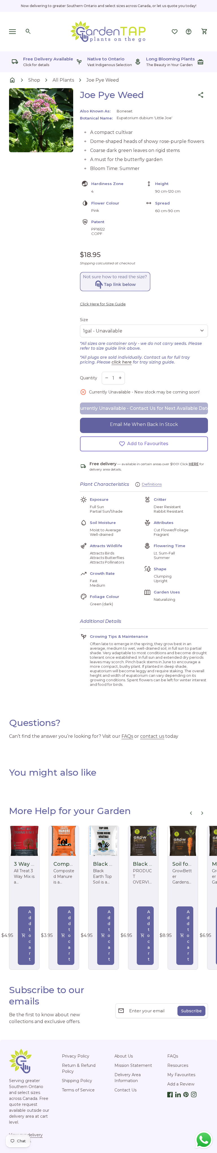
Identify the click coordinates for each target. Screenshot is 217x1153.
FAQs (127, 736)
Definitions (152, 484)
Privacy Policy (75, 1056)
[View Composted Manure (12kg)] (64, 841)
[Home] (108, 31)
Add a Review (180, 1084)
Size (84, 319)
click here (122, 362)
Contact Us (125, 1090)
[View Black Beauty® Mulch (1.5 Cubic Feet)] (143, 841)
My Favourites (181, 1074)
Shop (34, 80)
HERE (194, 464)
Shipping (87, 263)
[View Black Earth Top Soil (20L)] (103, 841)
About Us (123, 1056)
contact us (152, 736)
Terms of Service (78, 1090)
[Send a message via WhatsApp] (204, 1140)
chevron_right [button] (202, 813)
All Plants (63, 80)
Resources (177, 1065)
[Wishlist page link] (174, 31)
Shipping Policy (77, 1080)
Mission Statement (133, 1065)
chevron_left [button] (191, 813)
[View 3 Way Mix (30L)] (24, 841)
